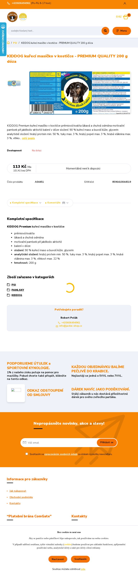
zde (83, 569)
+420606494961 (21, 3)
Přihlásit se (106, 442)
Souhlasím (80, 559)
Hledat (105, 31)
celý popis (28, 138)
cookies (68, 544)
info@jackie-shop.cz (70, 326)
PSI (15, 43)
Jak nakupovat (18, 491)
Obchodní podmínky (21, 497)
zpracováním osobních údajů (60, 454)
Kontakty (15, 503)
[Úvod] (24, 16)
